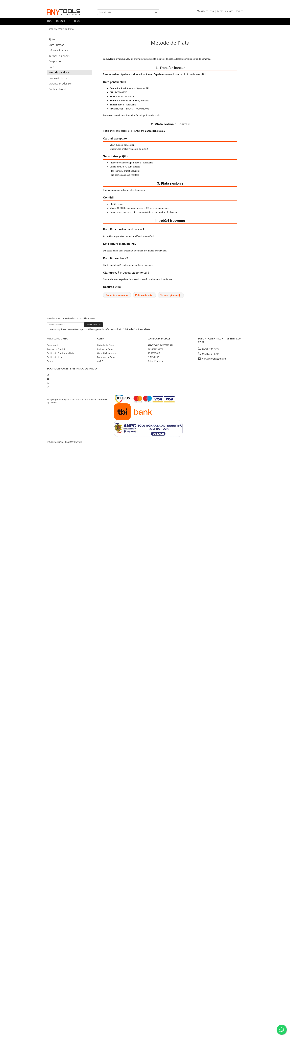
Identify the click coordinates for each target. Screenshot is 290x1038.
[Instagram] (48, 387)
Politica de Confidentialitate (136, 329)
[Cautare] (156, 12)
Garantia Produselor (60, 83)
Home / (51, 29)
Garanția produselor (117, 295)
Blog (77, 20)
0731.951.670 (210, 353)
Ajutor (52, 39)
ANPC (100, 361)
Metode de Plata (64, 29)
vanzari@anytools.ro (214, 358)
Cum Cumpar (56, 44)
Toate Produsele (58, 20)
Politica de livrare (55, 357)
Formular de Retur (106, 357)
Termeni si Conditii (59, 55)
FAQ (51, 67)
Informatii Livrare (58, 50)
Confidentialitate (58, 89)
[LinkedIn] (48, 383)
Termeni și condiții (170, 295)
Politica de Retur (58, 78)
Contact (51, 361)
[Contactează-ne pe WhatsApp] (282, 1030)
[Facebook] (48, 375)
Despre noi (55, 61)
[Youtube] (48, 379)
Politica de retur (144, 295)
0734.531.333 (210, 349)
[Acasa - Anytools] (63, 12)
